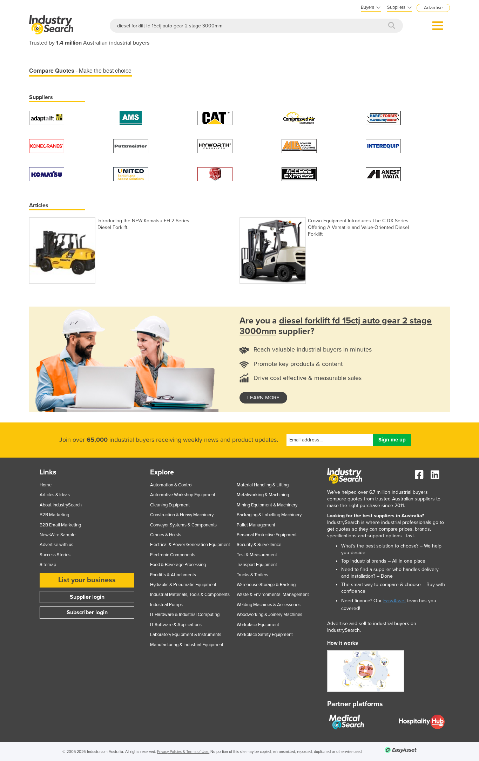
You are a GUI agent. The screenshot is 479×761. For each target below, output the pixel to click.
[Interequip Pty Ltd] (383, 146)
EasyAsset (394, 601)
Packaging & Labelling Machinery (269, 515)
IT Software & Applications (176, 625)
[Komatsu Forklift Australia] (46, 174)
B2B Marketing (54, 515)
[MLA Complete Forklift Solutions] (299, 146)
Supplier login (87, 597)
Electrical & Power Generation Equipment (190, 544)
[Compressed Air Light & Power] (299, 117)
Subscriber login (87, 612)
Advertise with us (56, 544)
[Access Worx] (214, 174)
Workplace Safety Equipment (265, 634)
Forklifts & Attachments (173, 575)
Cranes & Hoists (165, 535)
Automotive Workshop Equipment (182, 495)
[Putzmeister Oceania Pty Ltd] (130, 146)
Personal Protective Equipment (267, 535)
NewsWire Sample (57, 535)
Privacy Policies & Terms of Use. (183, 751)
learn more (263, 397)
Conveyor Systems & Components (183, 525)
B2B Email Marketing (60, 525)
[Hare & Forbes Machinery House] (383, 117)
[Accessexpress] (299, 174)
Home (46, 485)
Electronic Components (172, 555)
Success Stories (55, 555)
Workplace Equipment (258, 625)
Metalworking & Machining (263, 495)
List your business (87, 580)
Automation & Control (171, 485)
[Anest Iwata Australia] (383, 174)
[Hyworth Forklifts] (214, 146)
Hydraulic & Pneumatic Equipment (183, 585)
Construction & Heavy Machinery (182, 515)
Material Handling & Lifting (263, 485)
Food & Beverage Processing (178, 565)
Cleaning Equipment (170, 505)
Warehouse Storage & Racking (266, 585)
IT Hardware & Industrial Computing (185, 614)
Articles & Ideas (55, 495)
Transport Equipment (257, 565)
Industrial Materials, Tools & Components (190, 594)
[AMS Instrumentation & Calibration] (130, 117)
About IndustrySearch (61, 505)
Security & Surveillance (259, 544)
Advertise (433, 8)
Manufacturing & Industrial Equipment (186, 645)
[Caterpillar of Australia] (214, 117)
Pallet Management (256, 525)
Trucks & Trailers (252, 575)
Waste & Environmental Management (273, 594)
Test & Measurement (257, 555)
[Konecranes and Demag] (46, 146)
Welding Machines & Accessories (269, 605)
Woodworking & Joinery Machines (269, 614)
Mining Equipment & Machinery (267, 505)
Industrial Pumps (166, 605)
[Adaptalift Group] (46, 117)
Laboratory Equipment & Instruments (185, 634)
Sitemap (48, 565)
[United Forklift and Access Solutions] (130, 174)
